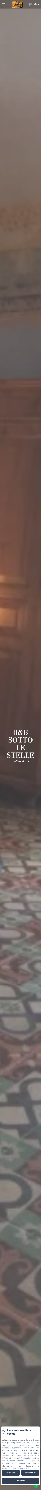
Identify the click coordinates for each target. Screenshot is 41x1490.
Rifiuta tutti (10, 1472)
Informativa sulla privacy (18, 1468)
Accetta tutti (30, 1472)
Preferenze (20, 1481)
